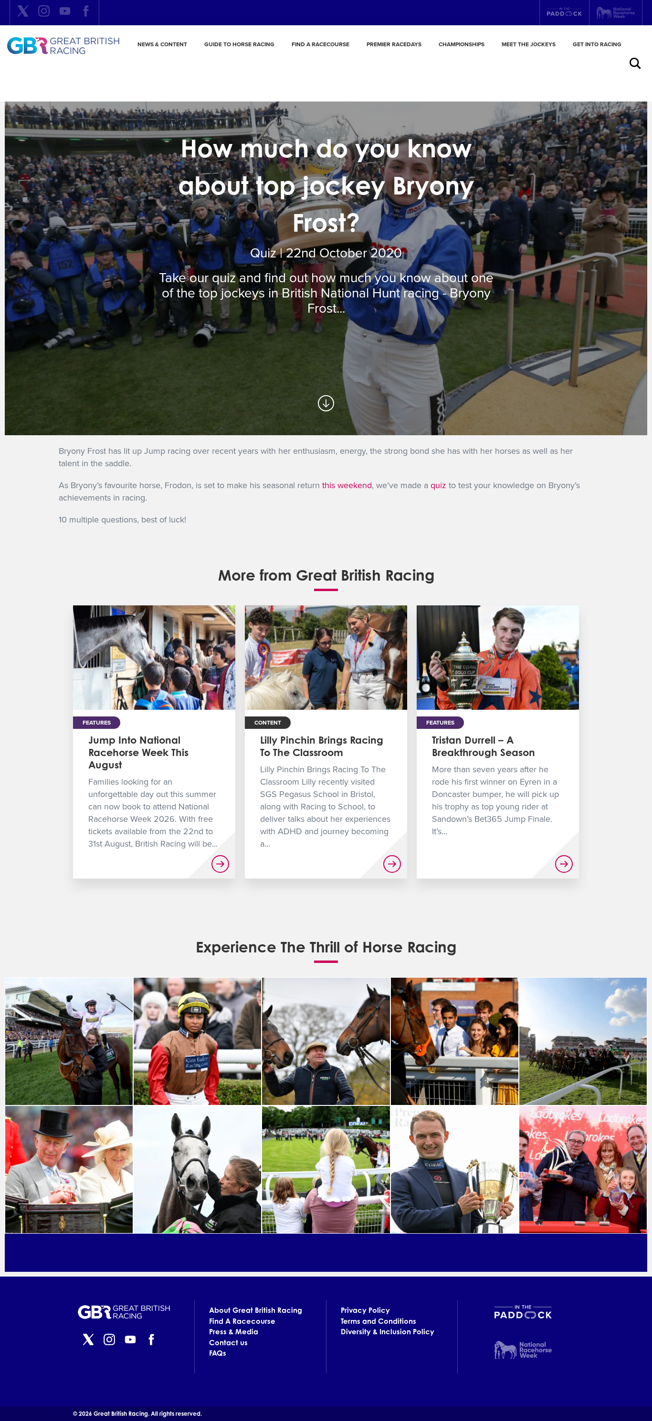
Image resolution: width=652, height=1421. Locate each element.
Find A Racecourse (320, 44)
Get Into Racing (597, 44)
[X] (23, 12)
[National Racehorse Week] (616, 12)
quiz (438, 485)
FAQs (217, 1353)
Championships (461, 44)
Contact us (228, 1342)
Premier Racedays (394, 44)
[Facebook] (86, 12)
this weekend (347, 485)
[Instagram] (44, 12)
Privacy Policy (365, 1310)
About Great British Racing (255, 1310)
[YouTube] (65, 12)
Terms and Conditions (378, 1321)
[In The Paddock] (564, 13)
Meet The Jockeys (529, 44)
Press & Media (233, 1331)
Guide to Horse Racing (239, 44)
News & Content (162, 44)
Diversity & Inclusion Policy (387, 1331)
